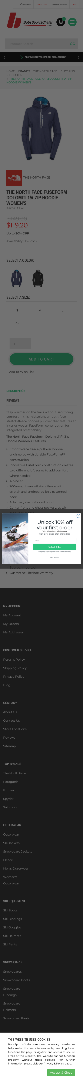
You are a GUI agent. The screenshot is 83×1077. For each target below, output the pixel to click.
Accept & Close (61, 1072)
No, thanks (54, 558)
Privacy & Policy (54, 1063)
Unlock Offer (55, 547)
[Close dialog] (78, 516)
